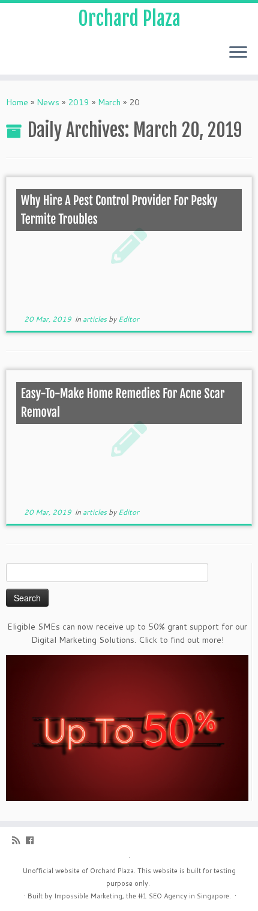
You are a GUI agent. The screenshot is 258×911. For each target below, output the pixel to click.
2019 (78, 102)
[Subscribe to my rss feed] (19, 840)
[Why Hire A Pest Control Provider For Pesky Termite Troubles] (129, 245)
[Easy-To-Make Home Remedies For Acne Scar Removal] (129, 438)
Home (17, 102)
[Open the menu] (238, 53)
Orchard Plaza (129, 19)
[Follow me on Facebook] (33, 840)
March (109, 102)
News (48, 102)
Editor (128, 319)
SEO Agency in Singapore (189, 896)
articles (96, 319)
